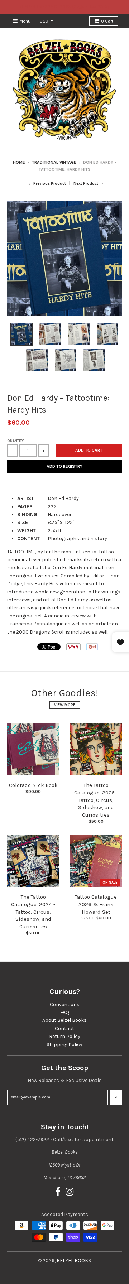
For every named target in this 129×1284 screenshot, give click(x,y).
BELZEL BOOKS (74, 1260)
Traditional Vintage (54, 162)
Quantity (15, 441)
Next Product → (88, 183)
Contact (64, 1028)
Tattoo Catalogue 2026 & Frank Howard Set (96, 904)
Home (19, 162)
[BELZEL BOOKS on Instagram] (70, 1192)
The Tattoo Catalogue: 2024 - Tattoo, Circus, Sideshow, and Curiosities (33, 912)
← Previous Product (47, 183)
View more (64, 705)
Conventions (65, 1004)
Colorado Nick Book (33, 785)
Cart (107, 21)
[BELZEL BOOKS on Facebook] (58, 1192)
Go (116, 1097)
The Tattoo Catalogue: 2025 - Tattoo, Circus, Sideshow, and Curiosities (96, 800)
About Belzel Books (64, 1020)
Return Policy (64, 1036)
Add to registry (64, 466)
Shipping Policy (64, 1045)
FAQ (64, 1012)
